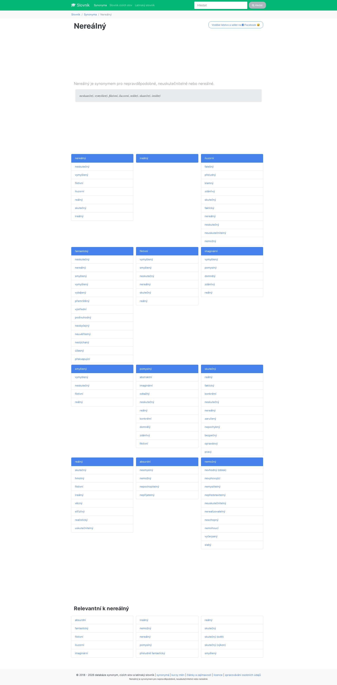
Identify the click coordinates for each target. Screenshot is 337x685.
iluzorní (79, 191)
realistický (81, 520)
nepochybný (212, 427)
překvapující (82, 359)
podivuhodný (83, 317)
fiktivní (79, 183)
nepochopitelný (149, 486)
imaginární (211, 251)
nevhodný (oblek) (215, 470)
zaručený (210, 418)
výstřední (81, 309)
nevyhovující (212, 478)
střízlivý (80, 511)
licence (218, 675)
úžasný (79, 350)
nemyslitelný (212, 486)
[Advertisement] (168, 56)
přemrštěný (82, 301)
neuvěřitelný (83, 334)
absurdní (145, 461)
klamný (209, 183)
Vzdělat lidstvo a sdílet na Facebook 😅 (236, 24)
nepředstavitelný (215, 495)
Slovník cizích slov (121, 5)
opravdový (211, 443)
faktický (209, 208)
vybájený (80, 292)
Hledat (258, 5)
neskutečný (82, 166)
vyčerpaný (211, 536)
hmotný (79, 478)
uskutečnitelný (84, 528)
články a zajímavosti (199, 675)
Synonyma (101, 5)
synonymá (163, 675)
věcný (78, 503)
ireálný (79, 216)
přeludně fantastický (152, 653)
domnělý (210, 276)
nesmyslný (146, 470)
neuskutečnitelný (215, 233)
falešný (209, 166)
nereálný (80, 158)
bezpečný (211, 435)
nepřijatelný (147, 495)
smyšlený (81, 276)
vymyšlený (81, 174)
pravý (208, 451)
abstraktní (146, 377)
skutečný (80, 208)
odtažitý (145, 393)
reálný (79, 199)
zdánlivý (210, 191)
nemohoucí (212, 528)
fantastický (81, 251)
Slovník (83, 5)
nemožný (210, 241)
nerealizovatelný (215, 511)
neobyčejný (82, 325)
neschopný (211, 520)
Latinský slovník (145, 5)
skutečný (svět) (214, 636)
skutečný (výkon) (215, 645)
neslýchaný (82, 342)
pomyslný (211, 267)
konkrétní (145, 418)
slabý (208, 544)
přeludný (210, 174)
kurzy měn (177, 675)
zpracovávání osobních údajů (243, 675)
